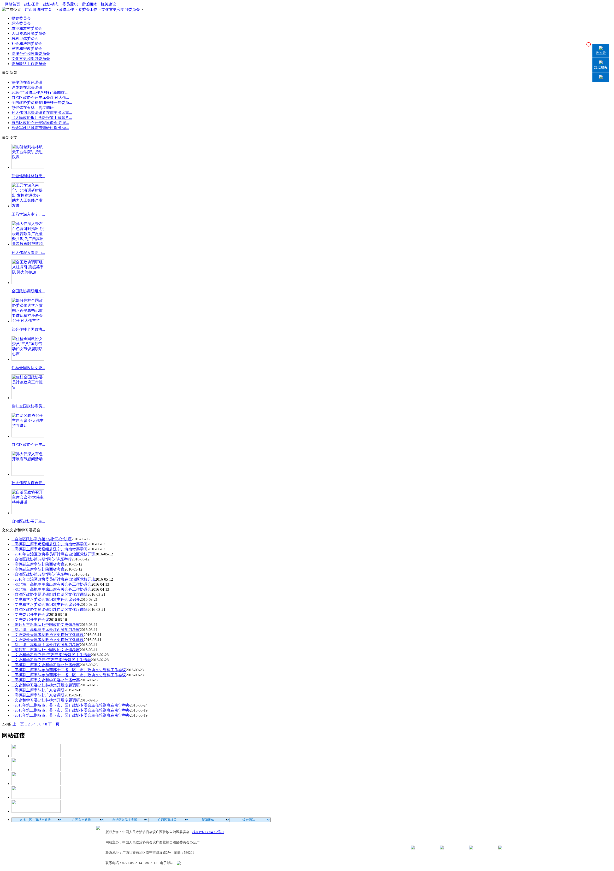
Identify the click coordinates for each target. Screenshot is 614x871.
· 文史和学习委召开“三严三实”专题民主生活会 (51, 655)
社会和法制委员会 (27, 43)
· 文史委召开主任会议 (30, 614)
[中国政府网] (36, 770)
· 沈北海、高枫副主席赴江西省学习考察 (46, 630)
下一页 (53, 724)
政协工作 (30, 4)
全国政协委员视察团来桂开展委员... (42, 102)
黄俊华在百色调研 (27, 82)
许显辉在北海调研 (27, 87)
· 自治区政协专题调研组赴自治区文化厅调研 (50, 594)
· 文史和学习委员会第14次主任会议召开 (46, 599)
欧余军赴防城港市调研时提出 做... (40, 128)
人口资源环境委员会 (29, 33)
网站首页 (11, 4)
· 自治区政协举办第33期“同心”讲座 (42, 539)
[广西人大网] (36, 797)
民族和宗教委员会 (27, 49)
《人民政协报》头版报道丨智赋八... (42, 118)
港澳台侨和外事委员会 (31, 54)
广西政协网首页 (38, 9)
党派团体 (88, 4)
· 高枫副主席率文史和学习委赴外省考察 (46, 665)
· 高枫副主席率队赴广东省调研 (38, 690)
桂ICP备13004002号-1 (208, 832)
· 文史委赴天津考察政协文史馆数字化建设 (48, 635)
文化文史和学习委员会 (120, 9)
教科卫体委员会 (25, 38)
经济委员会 (21, 23)
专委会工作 (87, 9)
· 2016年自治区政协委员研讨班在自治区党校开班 (53, 554)
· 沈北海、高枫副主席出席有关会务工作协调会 (51, 584)
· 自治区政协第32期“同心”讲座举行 (42, 559)
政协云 (601, 53)
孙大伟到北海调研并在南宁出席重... (42, 113)
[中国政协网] (36, 784)
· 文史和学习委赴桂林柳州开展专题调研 (46, 685)
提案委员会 (21, 18)
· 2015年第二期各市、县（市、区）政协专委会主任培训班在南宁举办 (71, 705)
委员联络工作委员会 (29, 64)
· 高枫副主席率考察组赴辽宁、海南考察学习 (50, 544)
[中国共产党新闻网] (36, 756)
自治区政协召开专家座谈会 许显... (40, 123)
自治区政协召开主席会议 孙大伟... (40, 97)
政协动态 (49, 4)
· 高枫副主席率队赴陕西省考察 (38, 564)
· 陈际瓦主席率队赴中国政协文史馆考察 (46, 625)
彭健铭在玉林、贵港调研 (33, 108)
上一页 (18, 724)
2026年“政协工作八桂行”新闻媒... (40, 92)
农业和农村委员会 (27, 28)
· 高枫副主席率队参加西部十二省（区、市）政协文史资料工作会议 (69, 670)
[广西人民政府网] (36, 811)
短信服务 (601, 67)
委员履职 (68, 4)
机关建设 (107, 4)
